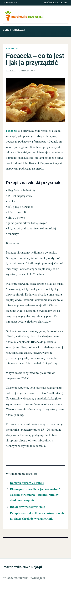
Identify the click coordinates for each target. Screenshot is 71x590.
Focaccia (11, 130)
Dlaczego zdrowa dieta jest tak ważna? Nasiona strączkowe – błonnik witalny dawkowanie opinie (35, 494)
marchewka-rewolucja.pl (22, 567)
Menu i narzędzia (14, 30)
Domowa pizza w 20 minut (27, 483)
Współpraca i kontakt (55, 3)
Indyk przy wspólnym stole (27, 506)
